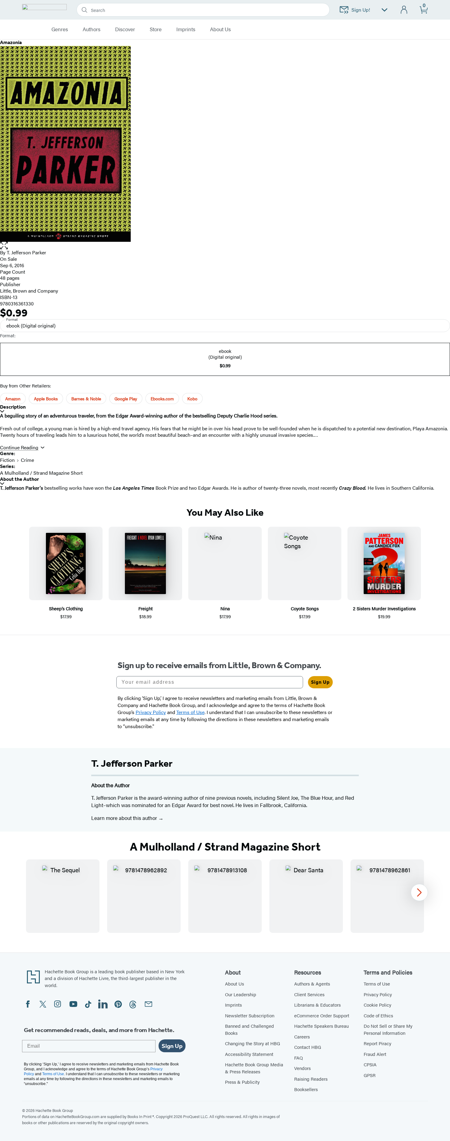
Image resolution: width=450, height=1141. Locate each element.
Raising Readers (311, 1079)
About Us (234, 983)
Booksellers (306, 1089)
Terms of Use (377, 983)
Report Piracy (377, 1043)
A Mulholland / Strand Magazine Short (41, 472)
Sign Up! (360, 9)
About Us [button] (220, 29)
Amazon (13, 398)
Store (156, 29)
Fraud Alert (375, 1054)
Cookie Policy (377, 1004)
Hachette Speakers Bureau (321, 1026)
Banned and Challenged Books (249, 1029)
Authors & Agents (312, 983)
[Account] (404, 10)
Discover (125, 29)
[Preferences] (384, 10)
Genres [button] (59, 29)
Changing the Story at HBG (252, 1043)
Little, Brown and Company (29, 290)
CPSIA (370, 1064)
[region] (225, 896)
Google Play (125, 398)
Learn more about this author (124, 817)
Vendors (302, 1068)
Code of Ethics (378, 1015)
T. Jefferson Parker (26, 252)
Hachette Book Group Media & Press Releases (254, 1068)
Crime (27, 459)
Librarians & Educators (317, 1004)
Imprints (185, 29)
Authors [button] (91, 29)
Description (13, 407)
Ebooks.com (162, 398)
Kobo (192, 398)
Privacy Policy (378, 994)
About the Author (19, 479)
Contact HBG (307, 1047)
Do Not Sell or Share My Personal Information (388, 1029)
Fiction (7, 459)
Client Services (309, 994)
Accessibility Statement (249, 1054)
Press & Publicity (242, 1082)
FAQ (298, 1057)
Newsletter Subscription (249, 1015)
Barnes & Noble (86, 398)
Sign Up (320, 682)
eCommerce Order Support (321, 1015)
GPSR (370, 1075)
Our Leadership (240, 994)
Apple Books (46, 398)
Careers (302, 1036)
